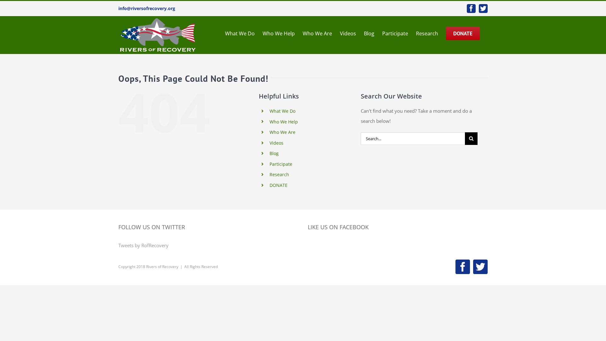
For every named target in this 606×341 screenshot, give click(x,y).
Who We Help (284, 122)
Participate (281, 164)
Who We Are (282, 132)
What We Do (282, 111)
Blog (274, 153)
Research (279, 174)
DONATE (279, 185)
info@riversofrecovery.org (146, 8)
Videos (276, 143)
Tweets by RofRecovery (143, 245)
